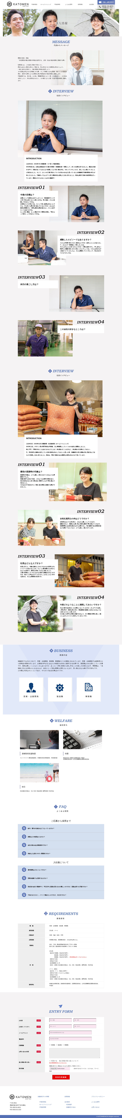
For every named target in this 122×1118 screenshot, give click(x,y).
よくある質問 (68, 4)
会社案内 (91, 4)
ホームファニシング (46, 4)
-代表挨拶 (69, 1104)
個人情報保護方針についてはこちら (58, 1062)
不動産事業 (57, 4)
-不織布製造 (42, 1102)
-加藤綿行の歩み (71, 1107)
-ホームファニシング (45, 1104)
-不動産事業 (42, 1107)
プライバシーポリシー (98, 1096)
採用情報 (80, 4)
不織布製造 (34, 4)
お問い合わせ (95, 1107)
